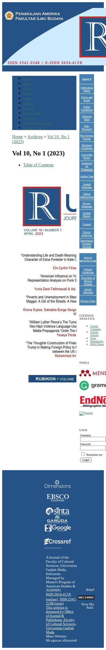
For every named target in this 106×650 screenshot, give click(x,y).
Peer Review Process (86, 137)
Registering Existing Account (86, 243)
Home (26, 78)
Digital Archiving (86, 234)
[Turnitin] (86, 412)
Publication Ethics (86, 89)
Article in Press (32, 127)
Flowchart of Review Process (88, 280)
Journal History (87, 215)
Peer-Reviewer (87, 128)
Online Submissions (87, 195)
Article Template (88, 291)
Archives (28, 108)
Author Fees (86, 176)
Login (26, 88)
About (27, 83)
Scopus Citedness (95, 328)
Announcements (32, 113)
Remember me (94, 454)
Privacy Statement (86, 205)
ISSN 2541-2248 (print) (61, 601)
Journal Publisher (87, 186)
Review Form (87, 300)
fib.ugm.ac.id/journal (61, 640)
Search (27, 98)
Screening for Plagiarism (87, 166)
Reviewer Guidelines (87, 147)
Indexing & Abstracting (37, 123)
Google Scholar (94, 334)
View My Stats (87, 605)
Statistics (29, 118)
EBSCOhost (97, 344)
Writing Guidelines (88, 271)
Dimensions (96, 341)
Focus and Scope (86, 99)
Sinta (93, 338)
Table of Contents (38, 165)
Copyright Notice (86, 156)
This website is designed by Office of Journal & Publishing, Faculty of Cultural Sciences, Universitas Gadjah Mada (61, 620)
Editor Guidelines (87, 108)
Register (28, 93)
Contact (87, 224)
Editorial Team (87, 118)
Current (27, 103)
